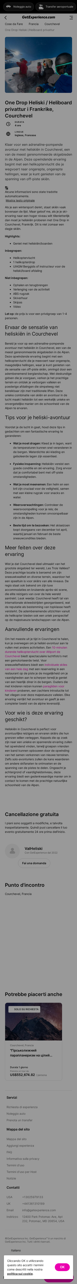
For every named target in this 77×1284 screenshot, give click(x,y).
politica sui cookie (20, 1273)
